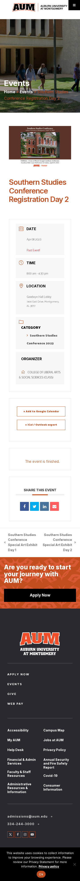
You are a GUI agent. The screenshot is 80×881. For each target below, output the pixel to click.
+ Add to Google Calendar (41, 411)
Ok (41, 874)
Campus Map (53, 730)
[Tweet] (34, 506)
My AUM (13, 740)
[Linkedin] (44, 506)
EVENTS (14, 684)
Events (26, 91)
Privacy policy (49, 866)
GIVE (11, 694)
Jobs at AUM (53, 740)
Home (9, 91)
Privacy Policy (54, 750)
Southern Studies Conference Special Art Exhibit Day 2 (57, 542)
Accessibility (17, 730)
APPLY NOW (18, 674)
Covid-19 (50, 775)
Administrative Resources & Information (19, 788)
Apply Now (40, 595)
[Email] (54, 506)
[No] (74, 864)
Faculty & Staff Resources (19, 774)
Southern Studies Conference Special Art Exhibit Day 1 (20, 542)
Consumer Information (52, 787)
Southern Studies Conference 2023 (42, 339)
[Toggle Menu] (74, 5)
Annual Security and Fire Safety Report (56, 763)
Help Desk (15, 750)
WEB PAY (15, 704)
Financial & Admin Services (21, 761)
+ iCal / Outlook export (41, 425)
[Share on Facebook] (24, 506)
